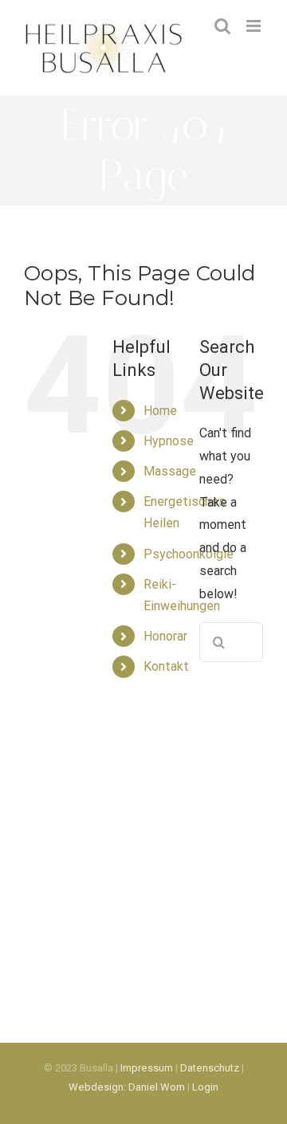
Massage (170, 471)
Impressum (146, 1068)
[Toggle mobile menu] (254, 26)
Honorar (165, 636)
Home (160, 410)
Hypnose (169, 440)
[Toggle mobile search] (222, 26)
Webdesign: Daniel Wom (127, 1087)
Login (205, 1087)
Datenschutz (209, 1068)
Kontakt (166, 666)
